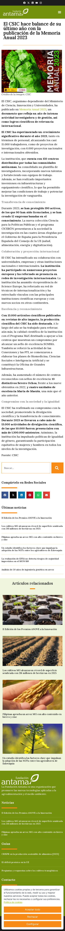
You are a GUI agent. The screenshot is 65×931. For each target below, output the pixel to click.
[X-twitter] (28, 3)
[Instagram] (41, 3)
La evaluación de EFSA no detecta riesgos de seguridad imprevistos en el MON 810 (30, 560)
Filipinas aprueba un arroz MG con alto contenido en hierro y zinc (32, 538)
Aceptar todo (32, 909)
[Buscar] (57, 467)
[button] (59, 12)
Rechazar (32, 916)
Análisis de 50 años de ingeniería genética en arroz (28, 569)
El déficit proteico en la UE (15, 862)
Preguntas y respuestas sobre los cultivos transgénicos (30, 870)
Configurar (32, 924)
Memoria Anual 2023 (32, 109)
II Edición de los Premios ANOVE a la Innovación (27, 517)
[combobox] (26, 467)
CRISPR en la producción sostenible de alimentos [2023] (30, 854)
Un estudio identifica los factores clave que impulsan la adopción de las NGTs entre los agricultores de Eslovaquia (32, 549)
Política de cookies (13, 902)
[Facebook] (24, 3)
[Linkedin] (33, 3)
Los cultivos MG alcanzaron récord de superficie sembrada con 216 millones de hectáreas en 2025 (32, 527)
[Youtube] (37, 3)
